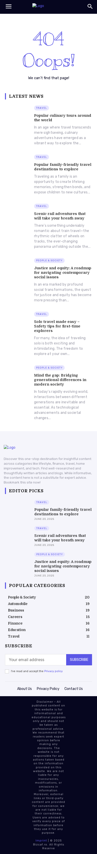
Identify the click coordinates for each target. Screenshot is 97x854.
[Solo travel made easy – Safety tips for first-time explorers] (18, 320)
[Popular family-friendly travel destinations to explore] (18, 163)
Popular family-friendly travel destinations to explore (62, 166)
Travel (41, 107)
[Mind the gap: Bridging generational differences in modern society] (18, 374)
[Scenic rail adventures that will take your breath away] (18, 212)
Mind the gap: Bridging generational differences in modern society (60, 380)
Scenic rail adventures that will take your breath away (60, 215)
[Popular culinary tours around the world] (18, 114)
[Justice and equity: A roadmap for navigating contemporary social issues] (18, 267)
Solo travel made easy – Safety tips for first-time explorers (57, 326)
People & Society (49, 260)
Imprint (41, 840)
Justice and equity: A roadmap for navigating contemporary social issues (62, 272)
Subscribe (79, 660)
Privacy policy (53, 671)
